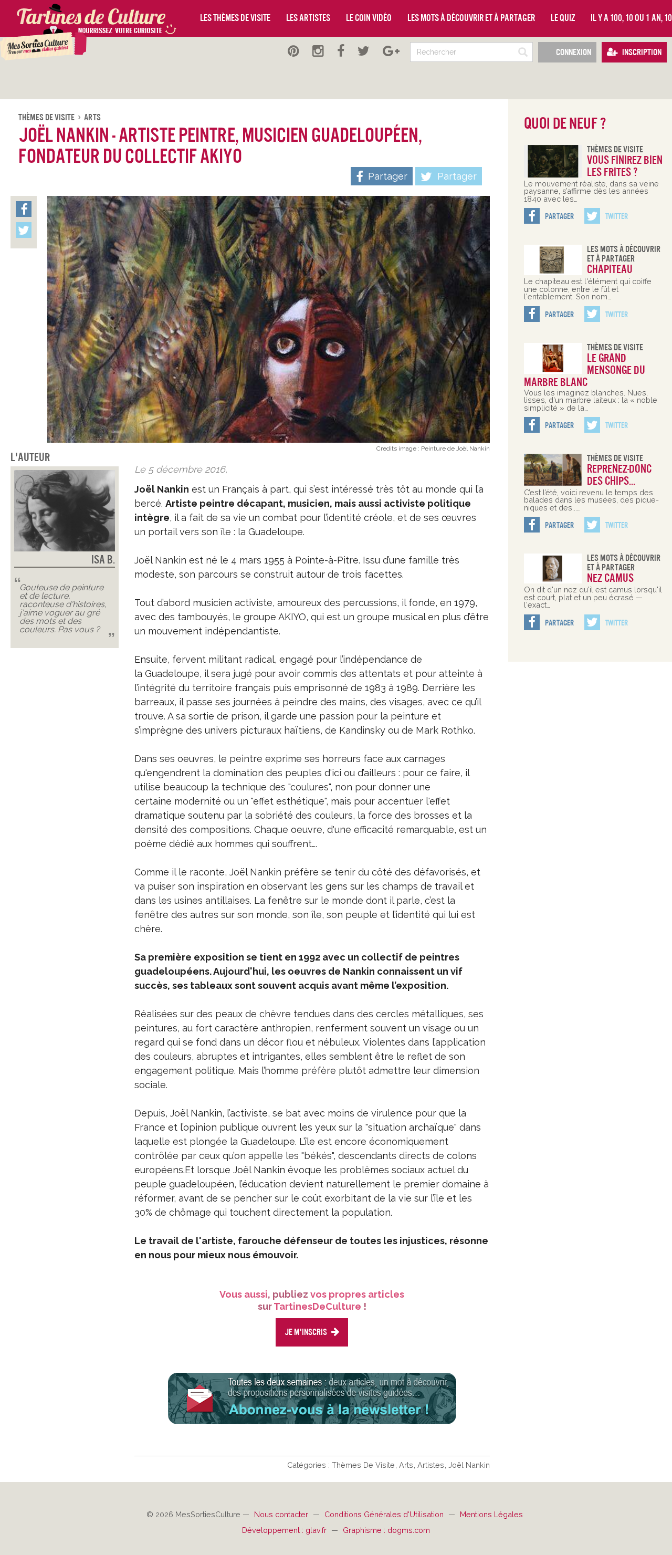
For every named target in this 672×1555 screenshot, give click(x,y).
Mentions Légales (491, 1514)
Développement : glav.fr (285, 1530)
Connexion (572, 52)
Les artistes (308, 18)
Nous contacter (282, 1514)
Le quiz (563, 18)
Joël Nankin (469, 1464)
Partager (456, 176)
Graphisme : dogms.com (386, 1530)
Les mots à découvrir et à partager (471, 18)
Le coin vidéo (369, 18)
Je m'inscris (307, 1332)
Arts (92, 117)
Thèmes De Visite (47, 117)
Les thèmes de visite (235, 18)
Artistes (431, 1464)
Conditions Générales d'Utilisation (385, 1514)
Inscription (641, 52)
